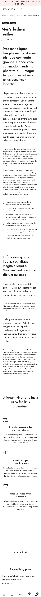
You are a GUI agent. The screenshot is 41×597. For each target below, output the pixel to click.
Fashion (5, 23)
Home (4, 15)
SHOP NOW (19, 4)
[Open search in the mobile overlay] (21, 9)
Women (13, 23)
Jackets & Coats (14, 15)
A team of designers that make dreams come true (18, 578)
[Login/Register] (20, 594)
